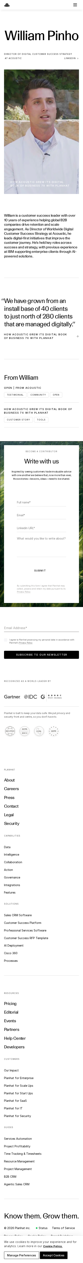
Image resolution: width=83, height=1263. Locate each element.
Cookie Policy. (53, 1246)
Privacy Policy (23, 592)
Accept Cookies (53, 1255)
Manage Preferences (21, 1255)
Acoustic (15, 58)
